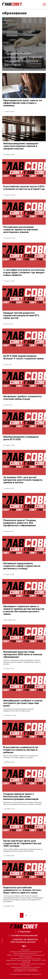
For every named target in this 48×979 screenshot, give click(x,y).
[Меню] (43, 4)
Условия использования (24, 936)
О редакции (24, 932)
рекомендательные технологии (26, 976)
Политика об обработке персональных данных (24, 940)
